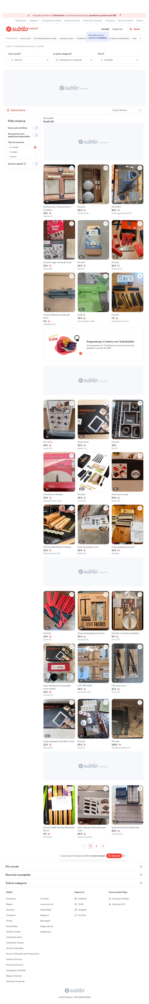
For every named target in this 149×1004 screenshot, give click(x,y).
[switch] (35, 128)
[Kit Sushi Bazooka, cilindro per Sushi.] (59, 299)
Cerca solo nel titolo (17, 128)
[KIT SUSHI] (127, 191)
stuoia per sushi (66, 38)
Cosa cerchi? (14, 53)
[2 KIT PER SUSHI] (93, 670)
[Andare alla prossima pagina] (103, 846)
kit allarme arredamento (119, 38)
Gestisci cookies (13, 931)
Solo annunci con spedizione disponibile (19, 135)
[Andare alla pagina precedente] (84, 846)
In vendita (14, 147)
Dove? (101, 53)
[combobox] (29, 60)
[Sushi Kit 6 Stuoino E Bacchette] (127, 811)
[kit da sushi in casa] (127, 477)
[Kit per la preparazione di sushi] (93, 616)
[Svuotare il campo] (47, 60)
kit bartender (82, 38)
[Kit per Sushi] (93, 425)
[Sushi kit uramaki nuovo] (93, 530)
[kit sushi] (127, 245)
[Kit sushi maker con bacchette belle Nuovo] (59, 811)
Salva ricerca (18, 110)
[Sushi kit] (93, 299)
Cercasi (13, 156)
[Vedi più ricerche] (140, 38)
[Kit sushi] (93, 191)
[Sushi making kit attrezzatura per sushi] (93, 811)
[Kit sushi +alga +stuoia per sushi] (59, 245)
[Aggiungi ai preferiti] (71, 168)
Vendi (137, 29)
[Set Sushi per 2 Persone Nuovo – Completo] (59, 191)
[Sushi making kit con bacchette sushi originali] (59, 670)
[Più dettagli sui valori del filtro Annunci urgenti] (25, 163)
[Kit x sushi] (59, 425)
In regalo (13, 152)
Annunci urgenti (15, 163)
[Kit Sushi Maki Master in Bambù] (59, 530)
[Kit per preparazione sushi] (127, 530)
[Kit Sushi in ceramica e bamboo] (127, 616)
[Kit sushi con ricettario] (59, 477)
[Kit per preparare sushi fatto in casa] (59, 724)
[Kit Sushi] (59, 616)
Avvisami (116, 855)
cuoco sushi (25, 38)
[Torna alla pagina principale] (23, 29)
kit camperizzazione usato (45, 38)
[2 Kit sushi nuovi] (127, 670)
